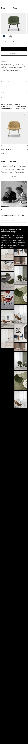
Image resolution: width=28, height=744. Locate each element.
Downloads (21, 11)
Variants (8, 11)
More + (14, 176)
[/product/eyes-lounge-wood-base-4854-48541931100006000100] (10, 37)
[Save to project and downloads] (25, 114)
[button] (4, 37)
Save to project (12, 53)
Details (3, 11)
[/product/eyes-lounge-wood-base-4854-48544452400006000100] (4, 37)
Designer (14, 11)
